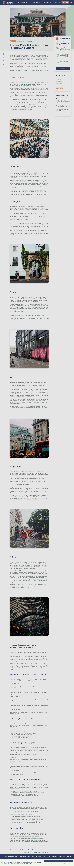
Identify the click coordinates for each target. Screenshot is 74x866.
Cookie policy (40, 860)
